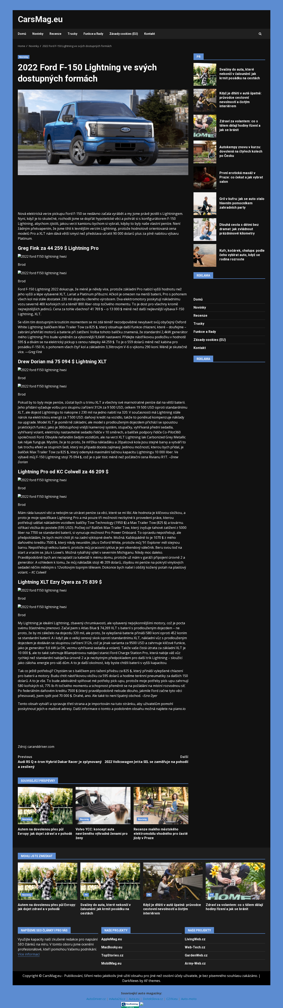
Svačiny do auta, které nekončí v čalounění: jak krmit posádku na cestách (205, 74)
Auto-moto (189, 999)
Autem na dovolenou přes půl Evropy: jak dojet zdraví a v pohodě (45, 805)
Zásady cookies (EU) (123, 33)
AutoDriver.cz (96, 999)
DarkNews (130, 980)
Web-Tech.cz (195, 947)
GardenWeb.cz (196, 955)
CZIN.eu (172, 999)
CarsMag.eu (40, 19)
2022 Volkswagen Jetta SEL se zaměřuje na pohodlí (146, 759)
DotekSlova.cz (153, 999)
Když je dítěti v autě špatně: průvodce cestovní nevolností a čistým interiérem (205, 100)
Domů (22, 33)
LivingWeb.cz (195, 939)
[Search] (260, 34)
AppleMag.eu (111, 939)
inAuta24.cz (117, 999)
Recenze (55, 33)
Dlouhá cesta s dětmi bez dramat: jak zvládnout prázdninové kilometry (205, 229)
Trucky (72, 33)
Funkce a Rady (93, 33)
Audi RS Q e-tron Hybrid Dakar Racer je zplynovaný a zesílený (60, 761)
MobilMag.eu (111, 963)
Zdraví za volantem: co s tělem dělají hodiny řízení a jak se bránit (205, 126)
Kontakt (149, 33)
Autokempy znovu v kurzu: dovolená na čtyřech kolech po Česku (205, 152)
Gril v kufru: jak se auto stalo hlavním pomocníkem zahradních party (205, 203)
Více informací (29, 954)
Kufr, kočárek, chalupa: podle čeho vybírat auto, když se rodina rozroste (205, 255)
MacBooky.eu (111, 947)
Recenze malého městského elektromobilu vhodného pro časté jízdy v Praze (161, 805)
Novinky (37, 33)
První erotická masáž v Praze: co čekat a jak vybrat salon (205, 177)
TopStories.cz (112, 955)
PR (86, 894)
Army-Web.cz (195, 963)
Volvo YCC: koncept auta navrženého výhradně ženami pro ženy (103, 805)
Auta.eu (134, 999)
